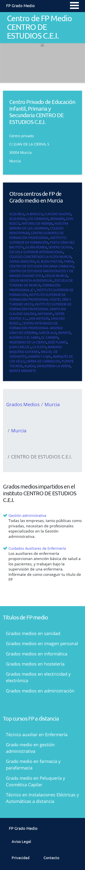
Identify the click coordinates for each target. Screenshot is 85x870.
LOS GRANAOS (38, 219)
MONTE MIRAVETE (22, 371)
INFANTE (64, 333)
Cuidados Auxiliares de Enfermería (37, 548)
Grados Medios (23, 404)
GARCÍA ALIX (48, 333)
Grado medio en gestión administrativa (30, 748)
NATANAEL (45, 314)
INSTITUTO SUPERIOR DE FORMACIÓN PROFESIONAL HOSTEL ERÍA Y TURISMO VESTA (40, 299)
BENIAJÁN (57, 219)
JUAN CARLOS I (20, 347)
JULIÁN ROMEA (36, 247)
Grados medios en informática (36, 654)
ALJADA (29, 366)
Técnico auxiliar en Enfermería (36, 734)
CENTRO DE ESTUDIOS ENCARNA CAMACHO (41, 266)
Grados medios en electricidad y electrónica (38, 677)
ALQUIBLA (16, 214)
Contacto (51, 857)
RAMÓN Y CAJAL (39, 356)
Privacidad (20, 857)
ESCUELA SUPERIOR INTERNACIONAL (36, 252)
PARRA (69, 261)
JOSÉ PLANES (57, 342)
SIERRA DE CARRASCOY (43, 361)
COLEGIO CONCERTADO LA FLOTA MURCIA (40, 257)
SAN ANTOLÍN (39, 318)
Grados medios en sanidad (33, 633)
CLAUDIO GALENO (57, 214)
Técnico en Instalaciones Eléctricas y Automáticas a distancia (42, 798)
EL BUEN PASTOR (49, 261)
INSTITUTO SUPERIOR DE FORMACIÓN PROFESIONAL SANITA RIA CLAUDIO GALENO (40, 309)
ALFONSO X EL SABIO (24, 337)
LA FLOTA (39, 347)
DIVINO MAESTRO (22, 261)
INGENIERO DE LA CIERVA (27, 342)
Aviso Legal (21, 841)
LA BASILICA (34, 214)
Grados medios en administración (40, 691)
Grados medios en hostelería (35, 664)
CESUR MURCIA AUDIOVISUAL (31, 280)
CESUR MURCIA (56, 276)
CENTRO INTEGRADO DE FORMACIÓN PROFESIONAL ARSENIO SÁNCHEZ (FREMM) (36, 328)
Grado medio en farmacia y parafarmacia (33, 764)
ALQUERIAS (17, 219)
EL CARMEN (49, 337)
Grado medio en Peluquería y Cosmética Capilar (35, 781)
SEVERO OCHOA (60, 247)
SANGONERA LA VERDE (54, 366)
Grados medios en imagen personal (42, 643)
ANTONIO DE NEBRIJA (37, 223)
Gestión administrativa (27, 515)
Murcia (52, 404)
